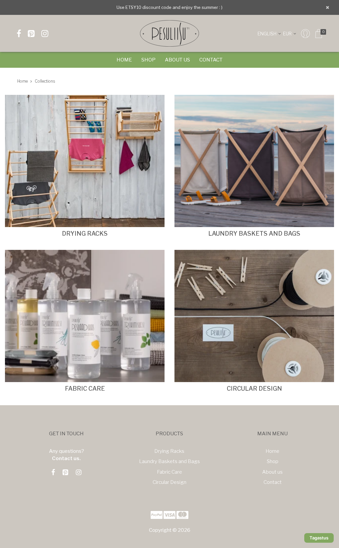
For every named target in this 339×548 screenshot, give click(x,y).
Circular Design (169, 482)
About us (177, 60)
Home (124, 60)
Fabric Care (169, 472)
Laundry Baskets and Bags (169, 461)
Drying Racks (169, 451)
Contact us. (66, 458)
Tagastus (319, 537)
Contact (210, 60)
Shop (148, 60)
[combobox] (270, 33)
